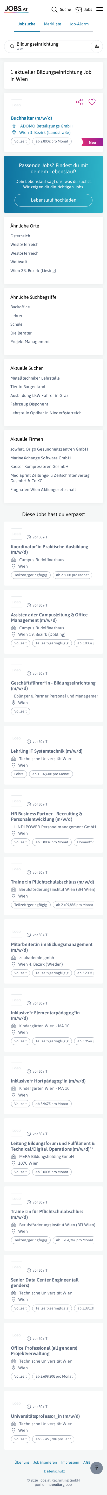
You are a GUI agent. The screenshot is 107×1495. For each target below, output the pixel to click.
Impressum (70, 1462)
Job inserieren (45, 1462)
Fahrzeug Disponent (29, 404)
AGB (86, 1462)
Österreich (20, 235)
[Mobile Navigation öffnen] (99, 9)
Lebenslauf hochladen (53, 200)
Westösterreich (24, 244)
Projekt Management (30, 341)
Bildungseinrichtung (59, 72)
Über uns (22, 1462)
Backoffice (20, 306)
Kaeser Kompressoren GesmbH (39, 466)
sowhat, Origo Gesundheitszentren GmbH (49, 449)
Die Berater (21, 333)
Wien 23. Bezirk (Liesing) (33, 270)
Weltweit (18, 261)
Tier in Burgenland (27, 386)
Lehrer (16, 315)
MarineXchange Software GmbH (40, 457)
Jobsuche (27, 24)
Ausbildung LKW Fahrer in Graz (39, 395)
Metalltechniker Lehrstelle (35, 378)
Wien (22, 79)
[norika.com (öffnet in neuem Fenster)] (53, 1485)
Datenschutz (54, 1471)
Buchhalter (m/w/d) (31, 118)
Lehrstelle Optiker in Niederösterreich (46, 412)
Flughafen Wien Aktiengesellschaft (43, 489)
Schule (16, 324)
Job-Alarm (79, 24)
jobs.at (45, 1480)
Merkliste (52, 24)
